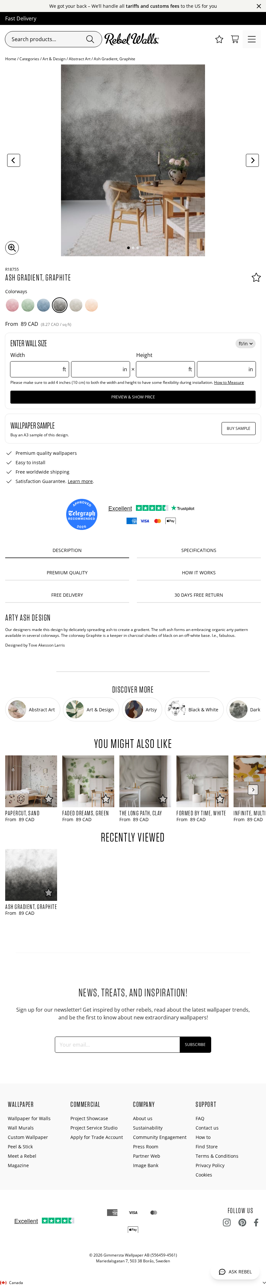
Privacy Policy (210, 1165)
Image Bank (145, 1165)
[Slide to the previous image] (13, 160)
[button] (219, 39)
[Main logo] (133, 39)
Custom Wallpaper (28, 1137)
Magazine (18, 1165)
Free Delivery (67, 595)
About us (142, 1118)
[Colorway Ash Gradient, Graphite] (59, 305)
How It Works (199, 572)
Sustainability (148, 1128)
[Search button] (90, 39)
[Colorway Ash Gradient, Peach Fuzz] (91, 305)
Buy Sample (238, 428)
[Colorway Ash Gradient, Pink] (12, 305)
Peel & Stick (20, 1146)
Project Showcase (89, 1118)
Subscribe (195, 1044)
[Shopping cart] (235, 39)
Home (10, 59)
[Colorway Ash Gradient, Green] (28, 305)
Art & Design (54, 59)
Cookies (204, 1175)
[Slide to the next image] (252, 160)
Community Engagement (160, 1137)
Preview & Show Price (133, 397)
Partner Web (146, 1156)
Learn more (80, 481)
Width (68, 362)
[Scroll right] (253, 790)
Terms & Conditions (217, 1156)
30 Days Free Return (199, 595)
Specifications (198, 550)
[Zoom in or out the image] (12, 248)
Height (194, 362)
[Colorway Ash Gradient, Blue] (43, 305)
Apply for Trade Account (96, 1137)
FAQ (200, 1118)
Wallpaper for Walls (29, 1118)
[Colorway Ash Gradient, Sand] (76, 305)
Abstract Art (80, 59)
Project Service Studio (93, 1128)
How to (203, 1137)
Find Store (207, 1146)
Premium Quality (67, 572)
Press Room (145, 1146)
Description (67, 550)
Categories (29, 59)
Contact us (207, 1128)
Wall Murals (21, 1128)
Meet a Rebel (22, 1156)
